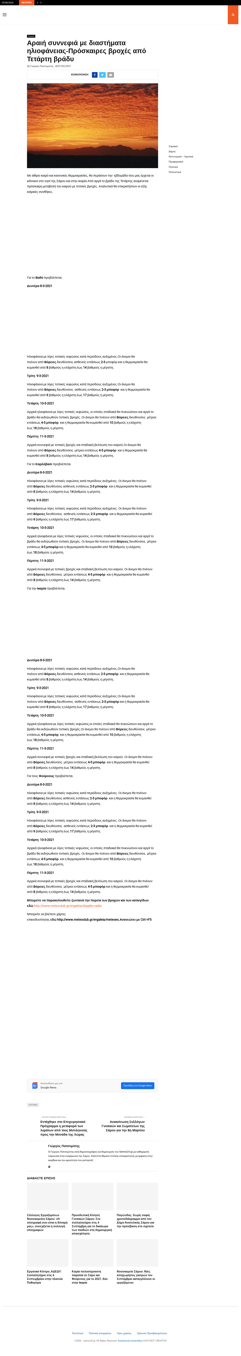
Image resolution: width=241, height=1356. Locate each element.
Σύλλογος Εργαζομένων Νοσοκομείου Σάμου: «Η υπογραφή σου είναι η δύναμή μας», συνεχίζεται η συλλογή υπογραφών (47, 1222)
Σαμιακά (31, 36)
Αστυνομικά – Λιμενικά (181, 156)
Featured (33, 1105)
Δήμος (172, 151)
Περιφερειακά (176, 161)
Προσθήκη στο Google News (137, 1085)
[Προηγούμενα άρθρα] (37, 2)
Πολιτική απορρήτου (100, 1333)
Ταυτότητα (78, 1333)
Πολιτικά (173, 166)
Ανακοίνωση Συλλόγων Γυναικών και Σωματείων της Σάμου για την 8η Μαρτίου (123, 1126)
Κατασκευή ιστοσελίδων (130, 1340)
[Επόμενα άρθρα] (41, 2)
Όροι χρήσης (124, 1333)
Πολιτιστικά (175, 172)
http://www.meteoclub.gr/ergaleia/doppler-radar (68, 906)
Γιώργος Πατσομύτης (42, 66)
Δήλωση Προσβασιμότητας (152, 1333)
